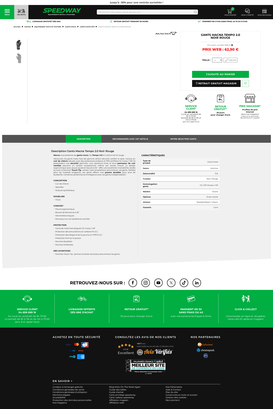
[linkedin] (197, 283)
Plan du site (172, 392)
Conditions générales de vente (68, 389)
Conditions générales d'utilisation (70, 392)
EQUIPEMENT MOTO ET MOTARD (47, 27)
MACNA (27, 27)
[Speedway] (62, 12)
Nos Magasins (60, 402)
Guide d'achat (116, 392)
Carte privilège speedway (122, 395)
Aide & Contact (173, 389)
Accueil (17, 27)
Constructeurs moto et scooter (181, 395)
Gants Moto (70, 27)
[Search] (195, 12)
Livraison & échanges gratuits (68, 387)
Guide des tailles (117, 389)
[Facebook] (133, 283)
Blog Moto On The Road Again (124, 387)
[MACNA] (166, 33)
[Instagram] (145, 283)
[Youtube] (158, 283)
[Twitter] (171, 283)
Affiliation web (116, 402)
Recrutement (173, 400)
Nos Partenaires (174, 387)
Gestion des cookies (176, 397)
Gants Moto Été (87, 27)
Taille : (206, 60)
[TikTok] (184, 283)
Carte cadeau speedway (121, 397)
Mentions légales (61, 395)
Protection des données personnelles (72, 400)
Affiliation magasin (118, 400)
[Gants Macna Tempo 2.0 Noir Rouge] (18, 44)
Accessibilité (59, 397)
